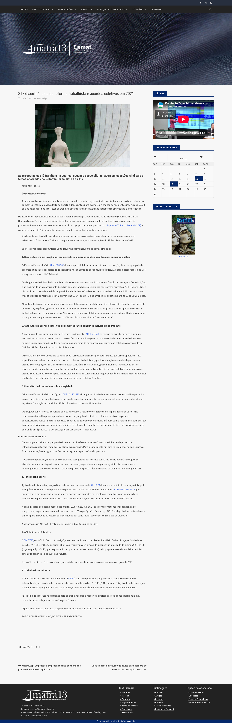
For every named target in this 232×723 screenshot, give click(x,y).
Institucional (41, 9)
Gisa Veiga (42, 98)
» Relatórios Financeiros (199, 702)
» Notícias (158, 692)
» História (124, 695)
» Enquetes (193, 695)
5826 (70, 578)
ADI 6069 (118, 489)
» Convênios (126, 709)
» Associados (126, 712)
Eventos (86, 9)
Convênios (139, 9)
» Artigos (158, 695)
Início (24, 9)
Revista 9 (183, 256)
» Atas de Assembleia (198, 699)
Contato (156, 9)
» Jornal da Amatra (129, 705)
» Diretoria (125, 692)
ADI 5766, (29, 540)
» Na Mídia (158, 702)
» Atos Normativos (162, 705)
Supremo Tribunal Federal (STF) (124, 225)
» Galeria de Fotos (196, 692)
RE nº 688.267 (57, 265)
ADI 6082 (130, 489)
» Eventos (158, 699)
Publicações (66, 9)
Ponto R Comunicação (124, 721)
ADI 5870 (95, 485)
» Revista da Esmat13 (164, 709)
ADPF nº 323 (92, 333)
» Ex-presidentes (128, 702)
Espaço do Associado (111, 9)
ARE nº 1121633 (71, 394)
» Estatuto (125, 699)
